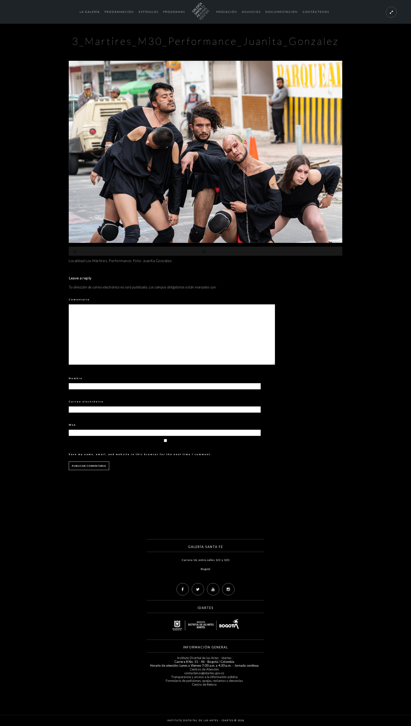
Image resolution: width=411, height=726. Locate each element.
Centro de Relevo (204, 684)
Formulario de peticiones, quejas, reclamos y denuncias (204, 681)
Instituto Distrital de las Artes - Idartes (204, 658)
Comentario (81, 299)
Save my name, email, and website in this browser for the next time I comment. (140, 454)
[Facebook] (183, 589)
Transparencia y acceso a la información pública (204, 677)
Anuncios (251, 12)
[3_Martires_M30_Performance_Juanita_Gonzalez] (205, 242)
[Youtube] (213, 589)
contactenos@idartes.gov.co (204, 673)
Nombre (77, 378)
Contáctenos (316, 12)
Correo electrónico (88, 401)
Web (72, 424)
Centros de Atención (204, 669)
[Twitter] (198, 589)
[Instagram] (228, 589)
